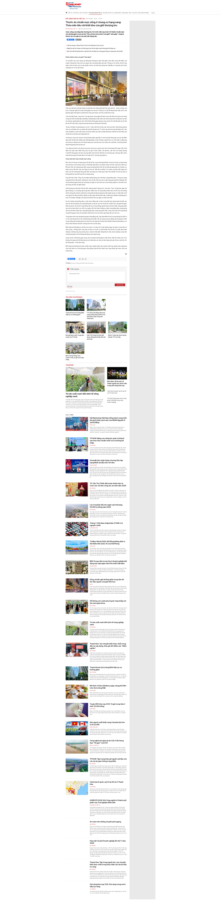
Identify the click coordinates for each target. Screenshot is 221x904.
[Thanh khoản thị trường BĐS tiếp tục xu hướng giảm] (75, 305)
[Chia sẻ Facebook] (70, 40)
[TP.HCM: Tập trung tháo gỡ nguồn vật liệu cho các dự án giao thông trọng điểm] (77, 765)
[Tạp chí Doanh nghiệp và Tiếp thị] (73, 5)
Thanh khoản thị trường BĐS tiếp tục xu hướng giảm (75, 313)
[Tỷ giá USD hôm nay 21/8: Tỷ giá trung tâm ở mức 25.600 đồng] (77, 710)
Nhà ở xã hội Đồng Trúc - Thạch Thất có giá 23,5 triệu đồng (75, 357)
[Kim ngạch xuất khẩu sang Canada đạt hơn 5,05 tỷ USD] (77, 728)
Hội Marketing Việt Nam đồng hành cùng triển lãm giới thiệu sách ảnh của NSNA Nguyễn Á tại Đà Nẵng (108, 420)
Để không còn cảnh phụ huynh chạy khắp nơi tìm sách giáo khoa (108, 602)
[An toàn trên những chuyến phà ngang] (77, 828)
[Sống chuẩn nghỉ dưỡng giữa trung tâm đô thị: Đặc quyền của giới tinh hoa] (77, 585)
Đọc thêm (69, 415)
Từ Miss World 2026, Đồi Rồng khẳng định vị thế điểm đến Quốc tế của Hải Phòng (107, 542)
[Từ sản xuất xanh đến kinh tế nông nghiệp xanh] (85, 379)
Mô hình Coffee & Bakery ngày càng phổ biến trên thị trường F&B (108, 687)
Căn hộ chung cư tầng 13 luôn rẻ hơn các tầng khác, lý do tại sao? (85, 45)
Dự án (95, 18)
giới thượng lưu (89, 263)
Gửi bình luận (120, 285)
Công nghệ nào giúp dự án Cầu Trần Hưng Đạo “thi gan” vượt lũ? (107, 742)
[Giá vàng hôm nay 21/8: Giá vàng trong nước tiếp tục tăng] (77, 890)
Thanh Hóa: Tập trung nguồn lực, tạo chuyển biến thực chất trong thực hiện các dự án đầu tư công (108, 864)
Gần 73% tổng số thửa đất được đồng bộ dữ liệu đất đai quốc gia (96, 337)
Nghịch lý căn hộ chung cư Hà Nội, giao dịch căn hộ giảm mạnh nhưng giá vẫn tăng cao (91, 48)
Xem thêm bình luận (70, 291)
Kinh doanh (93, 690)
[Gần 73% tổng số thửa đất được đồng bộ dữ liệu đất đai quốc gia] (96, 327)
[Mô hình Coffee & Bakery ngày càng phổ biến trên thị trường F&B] (77, 692)
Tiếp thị (70, 12)
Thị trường (93, 889)
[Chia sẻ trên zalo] (83, 259)
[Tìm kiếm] (152, 13)
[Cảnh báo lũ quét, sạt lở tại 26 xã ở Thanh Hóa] (77, 788)
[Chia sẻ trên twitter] (80, 259)
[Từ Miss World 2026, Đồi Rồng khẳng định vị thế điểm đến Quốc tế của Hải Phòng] (77, 547)
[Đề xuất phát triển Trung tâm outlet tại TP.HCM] (75, 327)
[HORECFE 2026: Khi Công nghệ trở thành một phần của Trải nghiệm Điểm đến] (77, 806)
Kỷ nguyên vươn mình (143, 12)
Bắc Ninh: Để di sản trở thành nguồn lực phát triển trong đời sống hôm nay (117, 383)
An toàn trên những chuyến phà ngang (105, 822)
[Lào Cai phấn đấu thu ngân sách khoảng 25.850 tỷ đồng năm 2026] (77, 511)
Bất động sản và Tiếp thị (75, 19)
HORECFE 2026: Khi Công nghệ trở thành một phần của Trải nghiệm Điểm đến (108, 801)
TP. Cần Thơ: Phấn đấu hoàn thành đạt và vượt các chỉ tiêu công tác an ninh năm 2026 (108, 484)
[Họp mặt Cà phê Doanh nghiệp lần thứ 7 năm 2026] (77, 847)
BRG (83, 263)
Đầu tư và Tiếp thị (94, 745)
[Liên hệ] (86, 259)
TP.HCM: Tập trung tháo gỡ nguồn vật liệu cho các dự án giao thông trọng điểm (108, 760)
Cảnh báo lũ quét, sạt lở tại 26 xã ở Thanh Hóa (106, 783)
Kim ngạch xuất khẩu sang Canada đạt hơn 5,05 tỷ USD (107, 723)
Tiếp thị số (92, 425)
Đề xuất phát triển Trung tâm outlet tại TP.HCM (75, 336)
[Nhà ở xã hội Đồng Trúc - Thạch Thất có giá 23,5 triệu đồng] (75, 348)
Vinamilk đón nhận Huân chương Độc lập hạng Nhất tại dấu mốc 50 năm (106, 461)
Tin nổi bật (70, 365)
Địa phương (93, 445)
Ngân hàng (92, 708)
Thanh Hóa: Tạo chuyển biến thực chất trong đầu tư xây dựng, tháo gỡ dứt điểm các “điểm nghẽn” (108, 646)
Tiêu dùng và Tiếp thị (95, 805)
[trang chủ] (66, 12)
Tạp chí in (134, 12)
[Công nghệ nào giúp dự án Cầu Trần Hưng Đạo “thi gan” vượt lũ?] (77, 747)
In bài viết (79, 39)
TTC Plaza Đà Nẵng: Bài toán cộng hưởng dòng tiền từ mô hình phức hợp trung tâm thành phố (96, 315)
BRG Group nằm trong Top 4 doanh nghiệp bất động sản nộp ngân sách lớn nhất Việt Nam (108, 562)
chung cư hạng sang (76, 263)
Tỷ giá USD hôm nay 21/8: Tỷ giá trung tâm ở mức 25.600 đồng (107, 705)
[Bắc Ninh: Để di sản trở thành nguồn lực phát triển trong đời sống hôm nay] (117, 373)
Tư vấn (100, 18)
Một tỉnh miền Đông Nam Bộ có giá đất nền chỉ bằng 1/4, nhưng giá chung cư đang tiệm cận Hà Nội (95, 51)
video (130, 12)
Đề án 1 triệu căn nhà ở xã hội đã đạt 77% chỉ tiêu (117, 336)
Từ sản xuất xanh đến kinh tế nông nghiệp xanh (82, 395)
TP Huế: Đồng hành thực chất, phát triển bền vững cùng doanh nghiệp (117, 400)
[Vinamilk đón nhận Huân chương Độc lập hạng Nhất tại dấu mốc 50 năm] (77, 466)
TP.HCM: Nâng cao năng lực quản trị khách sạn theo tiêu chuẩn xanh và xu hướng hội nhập (107, 440)
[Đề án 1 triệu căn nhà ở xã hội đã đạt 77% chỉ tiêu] (117, 327)
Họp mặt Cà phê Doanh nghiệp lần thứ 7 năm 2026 (108, 842)
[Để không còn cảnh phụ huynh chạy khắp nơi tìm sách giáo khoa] (77, 607)
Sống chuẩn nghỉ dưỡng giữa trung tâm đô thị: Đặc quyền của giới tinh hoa (107, 580)
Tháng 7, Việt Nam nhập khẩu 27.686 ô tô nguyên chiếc (106, 524)
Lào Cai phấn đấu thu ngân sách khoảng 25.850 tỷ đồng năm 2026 (106, 506)
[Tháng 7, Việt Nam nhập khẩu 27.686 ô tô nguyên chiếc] (77, 529)
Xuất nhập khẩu (94, 527)
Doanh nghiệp (93, 465)
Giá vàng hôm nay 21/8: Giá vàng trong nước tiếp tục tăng (108, 885)
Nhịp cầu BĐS (89, 18)
